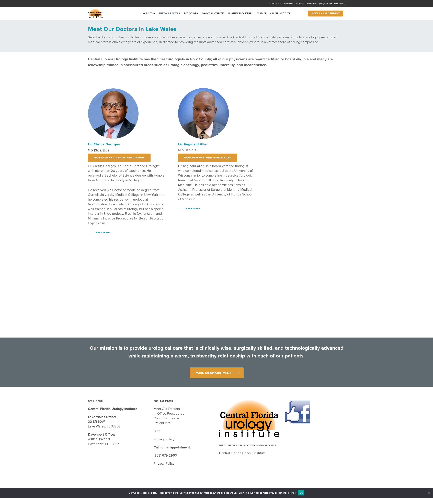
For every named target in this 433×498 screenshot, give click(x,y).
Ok (301, 492)
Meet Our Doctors (167, 409)
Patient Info (162, 423)
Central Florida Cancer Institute (243, 453)
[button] (119, 158)
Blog (157, 431)
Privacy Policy (164, 439)
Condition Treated (167, 418)
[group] (184, 440)
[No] (428, 493)
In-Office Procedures (169, 414)
